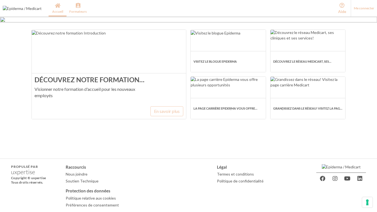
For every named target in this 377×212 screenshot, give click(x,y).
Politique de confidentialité (240, 181)
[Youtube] (347, 179)
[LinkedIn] (360, 179)
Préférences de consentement (92, 205)
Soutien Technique (82, 181)
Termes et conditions (235, 174)
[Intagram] (335, 179)
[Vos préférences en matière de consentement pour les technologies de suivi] (367, 202)
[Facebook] (323, 179)
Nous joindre (76, 174)
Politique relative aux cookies (91, 198)
